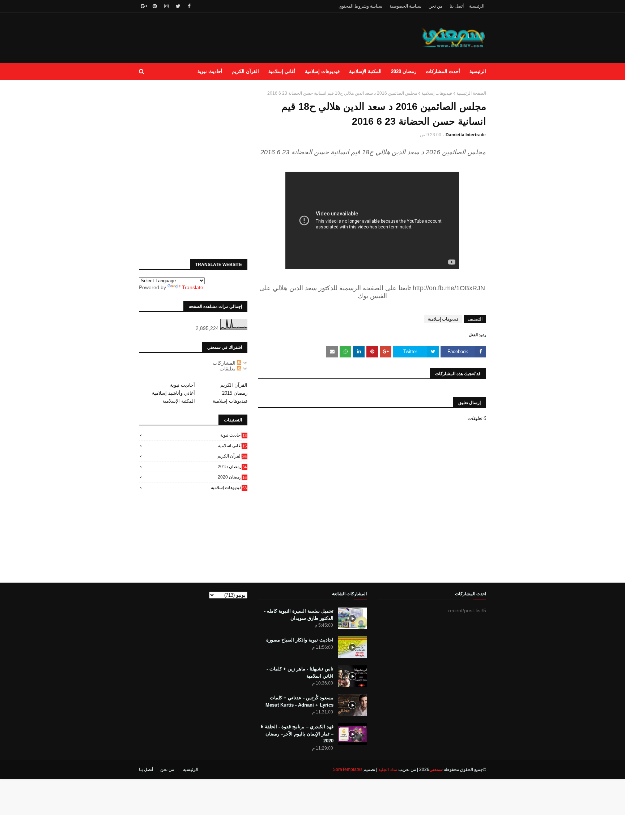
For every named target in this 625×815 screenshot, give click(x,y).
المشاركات (225, 363)
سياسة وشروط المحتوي (360, 6)
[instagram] (166, 6)
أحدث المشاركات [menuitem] (443, 71)
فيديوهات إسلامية (436, 93)
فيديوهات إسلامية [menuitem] (322, 71)
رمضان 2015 (234, 393)
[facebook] (189, 6)
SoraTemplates (347, 769)
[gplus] (143, 6)
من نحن (435, 6)
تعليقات (228, 369)
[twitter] (178, 6)
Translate (192, 287)
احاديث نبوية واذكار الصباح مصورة (299, 640)
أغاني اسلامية (232, 445)
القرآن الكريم (233, 385)
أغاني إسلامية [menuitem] (282, 71)
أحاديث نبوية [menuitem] (209, 71)
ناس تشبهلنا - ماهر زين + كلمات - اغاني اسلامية (300, 672)
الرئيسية (476, 6)
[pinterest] (155, 6)
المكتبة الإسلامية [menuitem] (365, 71)
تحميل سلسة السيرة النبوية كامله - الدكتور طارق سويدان (298, 614)
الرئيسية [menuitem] (477, 71)
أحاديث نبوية (182, 385)
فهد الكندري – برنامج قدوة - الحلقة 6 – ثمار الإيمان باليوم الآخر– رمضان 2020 (297, 733)
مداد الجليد (387, 769)
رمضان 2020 (232, 477)
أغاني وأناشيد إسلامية (173, 393)
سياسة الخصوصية (405, 6)
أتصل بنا (457, 6)
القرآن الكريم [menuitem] (245, 71)
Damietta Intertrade (466, 134)
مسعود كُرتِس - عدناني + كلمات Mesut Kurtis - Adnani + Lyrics (299, 701)
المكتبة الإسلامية (178, 401)
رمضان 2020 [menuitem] (403, 71)
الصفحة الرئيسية (471, 93)
